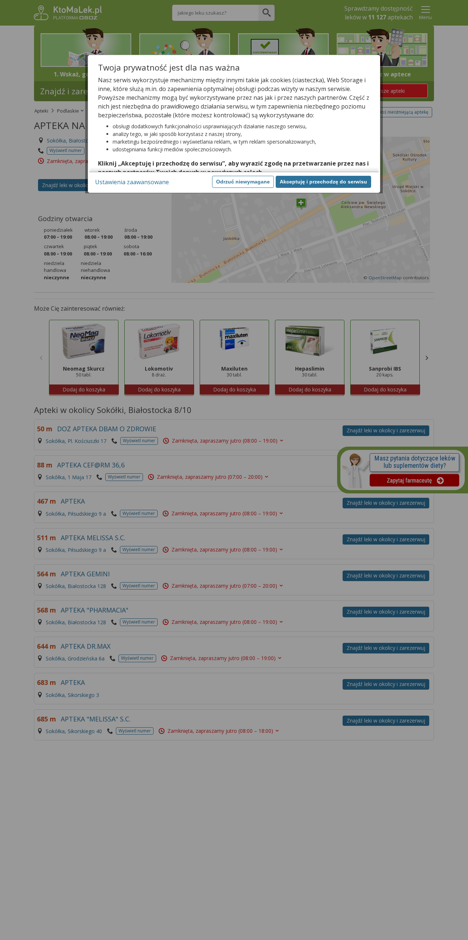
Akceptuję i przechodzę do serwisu (323, 182)
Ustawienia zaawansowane (132, 182)
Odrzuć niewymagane (243, 182)
